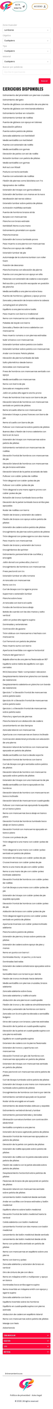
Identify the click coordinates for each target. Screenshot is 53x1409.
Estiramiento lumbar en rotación (18, 113)
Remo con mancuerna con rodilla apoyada (23, 318)
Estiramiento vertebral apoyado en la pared (24, 1097)
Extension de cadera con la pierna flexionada (24, 1043)
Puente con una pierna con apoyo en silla (23, 274)
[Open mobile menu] (4, 9)
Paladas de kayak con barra (16, 323)
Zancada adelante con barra (17, 1297)
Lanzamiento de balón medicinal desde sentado (26, 1234)
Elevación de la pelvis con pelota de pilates (23, 1144)
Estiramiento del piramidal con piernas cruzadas (26, 95)
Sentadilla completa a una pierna (19, 1127)
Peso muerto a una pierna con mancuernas (24, 243)
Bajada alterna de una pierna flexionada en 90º (25, 659)
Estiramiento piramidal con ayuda (19, 230)
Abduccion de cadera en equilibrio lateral (23, 1314)
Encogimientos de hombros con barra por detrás (26, 1092)
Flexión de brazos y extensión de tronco (22, 545)
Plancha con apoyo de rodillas (17, 248)
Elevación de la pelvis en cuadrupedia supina (24, 1026)
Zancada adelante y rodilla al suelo (19, 995)
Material (7, 56)
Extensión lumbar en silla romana (19, 575)
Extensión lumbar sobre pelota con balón (23, 344)
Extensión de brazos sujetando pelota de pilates (26, 1132)
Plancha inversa (10, 234)
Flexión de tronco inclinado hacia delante (22, 978)
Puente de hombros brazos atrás (19, 212)
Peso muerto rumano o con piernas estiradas (24, 335)
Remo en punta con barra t (16, 952)
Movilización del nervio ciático (17, 198)
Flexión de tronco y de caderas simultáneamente (26, 1004)
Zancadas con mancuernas (16, 367)
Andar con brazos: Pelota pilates (18, 353)
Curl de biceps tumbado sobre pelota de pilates (26, 1079)
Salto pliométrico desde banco (18, 362)
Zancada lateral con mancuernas (19, 730)
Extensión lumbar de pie (14, 252)
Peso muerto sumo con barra (17, 645)
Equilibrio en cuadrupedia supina (18, 1038)
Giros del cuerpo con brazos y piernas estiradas (26, 1021)
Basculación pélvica (12, 126)
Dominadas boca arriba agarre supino (21, 1284)
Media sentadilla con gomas (16, 149)
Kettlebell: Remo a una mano (17, 225)
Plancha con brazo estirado (16, 221)
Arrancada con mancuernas (16, 580)
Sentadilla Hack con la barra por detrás (22, 974)
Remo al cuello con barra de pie (18, 422)
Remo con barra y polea (14, 1259)
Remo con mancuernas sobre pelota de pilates (25, 1318)
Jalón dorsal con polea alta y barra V (21, 562)
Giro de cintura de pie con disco (18, 1272)
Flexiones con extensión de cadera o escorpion (25, 278)
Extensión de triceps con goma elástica (22, 189)
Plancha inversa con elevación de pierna (22, 269)
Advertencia (9, 1327)
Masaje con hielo (11, 1323)
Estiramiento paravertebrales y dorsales (22, 1115)
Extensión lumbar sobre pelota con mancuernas (26, 349)
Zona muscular (10, 25)
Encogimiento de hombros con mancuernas (24, 566)
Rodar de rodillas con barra (16, 510)
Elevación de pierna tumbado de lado (21, 358)
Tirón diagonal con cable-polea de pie (21, 480)
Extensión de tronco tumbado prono (20, 239)
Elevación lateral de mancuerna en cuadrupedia (26, 800)
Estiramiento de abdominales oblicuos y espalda (26, 1105)
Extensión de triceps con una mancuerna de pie (26, 780)
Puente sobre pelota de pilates (18, 131)
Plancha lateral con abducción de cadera (23, 721)
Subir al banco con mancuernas (18, 340)
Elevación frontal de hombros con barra (22, 759)
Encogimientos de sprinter (15, 549)
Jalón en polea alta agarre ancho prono (22, 393)
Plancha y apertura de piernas (17, 716)
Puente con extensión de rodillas (18, 176)
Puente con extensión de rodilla (18, 144)
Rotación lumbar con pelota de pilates (21, 158)
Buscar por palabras (13, 67)
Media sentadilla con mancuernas (19, 379)
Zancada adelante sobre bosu (17, 991)
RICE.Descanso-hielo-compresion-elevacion (24, 671)
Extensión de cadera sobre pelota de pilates (24, 527)
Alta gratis (17, 6)
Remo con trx (9, 584)
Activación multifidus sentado (17, 207)
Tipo (5, 46)
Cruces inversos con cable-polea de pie (22, 862)
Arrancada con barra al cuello (17, 602)
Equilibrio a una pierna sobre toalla (19, 309)
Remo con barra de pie (14, 384)
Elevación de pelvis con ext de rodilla (20, 153)
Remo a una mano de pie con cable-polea (23, 867)
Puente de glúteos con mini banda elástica (23, 108)
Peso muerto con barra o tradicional (20, 313)
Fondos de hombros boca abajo (18, 607)
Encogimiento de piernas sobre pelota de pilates (26, 531)
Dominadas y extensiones (15, 624)
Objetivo (7, 35)
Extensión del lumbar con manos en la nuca (24, 194)
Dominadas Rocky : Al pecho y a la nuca (22, 957)
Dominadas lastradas (13, 961)
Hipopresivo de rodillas (14, 185)
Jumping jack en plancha (15, 305)
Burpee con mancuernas (15, 216)
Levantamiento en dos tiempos (18, 725)
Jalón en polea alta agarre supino (19, 619)
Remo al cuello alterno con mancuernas (22, 410)
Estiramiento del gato (13, 99)
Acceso (38, 6)
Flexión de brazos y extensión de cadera (22, 514)
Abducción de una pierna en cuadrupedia (23, 1000)
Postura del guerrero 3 (13, 654)
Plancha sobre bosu (12, 598)
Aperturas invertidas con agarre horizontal (23, 650)
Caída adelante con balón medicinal (20, 1222)
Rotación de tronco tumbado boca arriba (23, 497)
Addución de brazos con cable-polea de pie (24, 911)
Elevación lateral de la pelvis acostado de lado (25, 471)
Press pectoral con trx (13, 571)
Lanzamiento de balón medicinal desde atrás (24, 1239)
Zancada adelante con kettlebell (19, 135)
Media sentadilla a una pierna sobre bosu (22, 291)
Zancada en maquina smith (16, 388)
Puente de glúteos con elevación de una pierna (25, 104)
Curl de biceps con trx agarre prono (20, 589)
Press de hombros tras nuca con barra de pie (25, 397)
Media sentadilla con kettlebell (17, 140)
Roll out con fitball (11, 167)
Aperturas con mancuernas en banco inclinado (25, 734)
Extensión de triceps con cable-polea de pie (24, 857)
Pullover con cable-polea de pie (18, 485)
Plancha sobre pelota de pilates (18, 932)
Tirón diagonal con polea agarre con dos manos (26, 536)
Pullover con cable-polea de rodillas (20, 476)
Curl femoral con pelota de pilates (19, 641)
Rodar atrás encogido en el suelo (18, 1101)
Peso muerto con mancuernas (17, 540)
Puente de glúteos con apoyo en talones (22, 122)
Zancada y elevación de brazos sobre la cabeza (26, 300)
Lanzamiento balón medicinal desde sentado (24, 1197)
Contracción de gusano (14, 628)
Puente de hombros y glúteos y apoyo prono (24, 296)
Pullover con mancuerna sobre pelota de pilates (26, 427)
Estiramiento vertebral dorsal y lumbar (21, 1110)
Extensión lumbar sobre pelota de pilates (23, 203)
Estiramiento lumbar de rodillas (18, 117)
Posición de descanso (13, 265)
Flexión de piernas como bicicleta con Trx (23, 180)
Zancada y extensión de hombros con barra (24, 1009)
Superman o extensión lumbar (17, 593)
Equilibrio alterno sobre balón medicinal (22, 1209)
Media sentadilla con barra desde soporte (23, 755)
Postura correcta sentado (15, 171)
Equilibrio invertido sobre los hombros (21, 1301)
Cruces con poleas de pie (15, 837)
